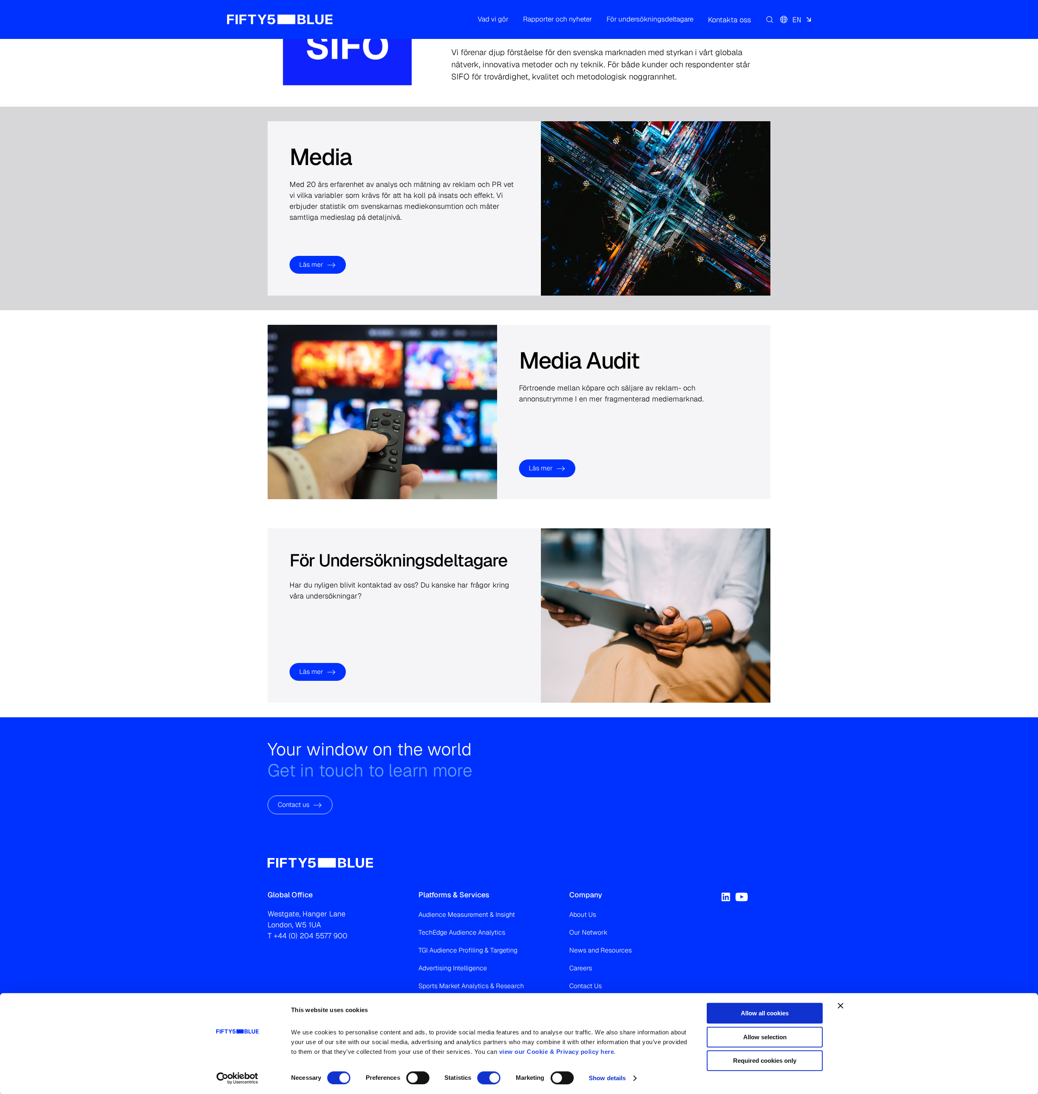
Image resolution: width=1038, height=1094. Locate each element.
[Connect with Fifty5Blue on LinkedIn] (725, 897)
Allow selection (765, 1037)
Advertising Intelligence (452, 968)
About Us (582, 914)
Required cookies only (764, 1060)
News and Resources (600, 950)
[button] (493, 19)
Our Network (588, 932)
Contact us (293, 804)
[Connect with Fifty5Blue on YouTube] (741, 897)
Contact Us (585, 986)
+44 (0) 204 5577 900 (310, 935)
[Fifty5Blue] (279, 19)
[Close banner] (840, 1005)
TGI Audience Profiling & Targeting (467, 950)
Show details (607, 1078)
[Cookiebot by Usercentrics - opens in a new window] (237, 1078)
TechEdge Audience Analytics (461, 932)
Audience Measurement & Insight (466, 914)
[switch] (417, 1077)
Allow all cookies (765, 1013)
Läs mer (311, 264)
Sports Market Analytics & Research (471, 986)
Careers (580, 968)
